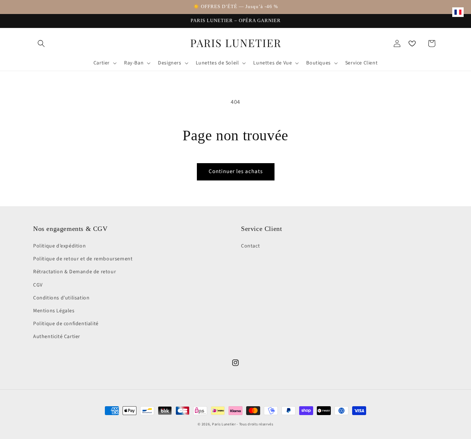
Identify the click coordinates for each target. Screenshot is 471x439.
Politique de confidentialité (66, 323)
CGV (38, 285)
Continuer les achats (236, 171)
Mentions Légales (54, 311)
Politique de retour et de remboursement (82, 259)
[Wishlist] (412, 43)
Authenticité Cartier (56, 336)
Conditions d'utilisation (61, 298)
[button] (41, 43)
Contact (250, 246)
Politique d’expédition (59, 246)
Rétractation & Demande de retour (74, 271)
